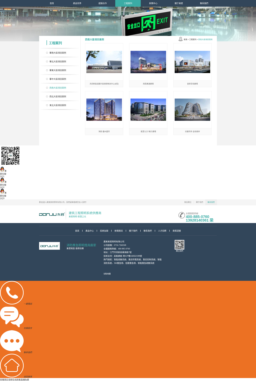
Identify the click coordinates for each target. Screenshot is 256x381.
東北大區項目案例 (57, 105)
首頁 (52, 3)
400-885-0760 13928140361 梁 (199, 216)
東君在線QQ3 (3, 195)
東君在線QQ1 (3, 174)
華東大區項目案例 (57, 70)
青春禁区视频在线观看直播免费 (14, 379)
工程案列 (128, 3)
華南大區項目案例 (57, 53)
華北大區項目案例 (57, 61)
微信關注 (187, 202)
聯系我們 (204, 3)
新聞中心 (153, 3)
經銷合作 (103, 3)
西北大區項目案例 (57, 96)
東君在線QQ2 (3, 184)
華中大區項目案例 (57, 79)
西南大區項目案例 (57, 88)
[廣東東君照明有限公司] (52, 214)
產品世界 (77, 3)
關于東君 (179, 3)
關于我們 (199, 202)
